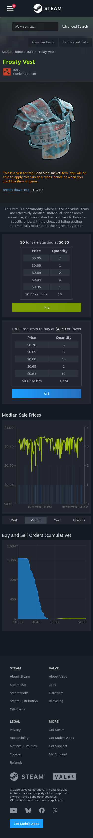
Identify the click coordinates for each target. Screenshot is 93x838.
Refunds (16, 762)
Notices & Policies (23, 746)
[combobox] (35, 26)
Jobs (52, 685)
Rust (30, 52)
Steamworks (19, 693)
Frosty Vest (45, 52)
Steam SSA (18, 685)
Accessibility (19, 738)
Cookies (16, 754)
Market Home (12, 52)
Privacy (15, 730)
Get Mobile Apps (26, 824)
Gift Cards (17, 709)
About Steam (20, 676)
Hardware (56, 693)
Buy (46, 307)
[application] (46, 469)
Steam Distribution (24, 701)
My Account (58, 754)
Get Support (58, 746)
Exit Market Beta (75, 42)
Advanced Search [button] (75, 26)
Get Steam (56, 730)
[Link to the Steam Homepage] (48, 9)
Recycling (56, 701)
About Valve (58, 676)
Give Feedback (43, 42)
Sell (46, 394)
